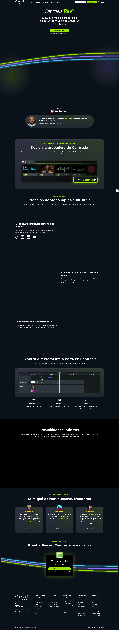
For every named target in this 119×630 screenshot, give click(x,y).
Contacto (93, 600)
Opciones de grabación (54, 597)
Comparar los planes (80, 2)
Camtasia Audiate (38, 602)
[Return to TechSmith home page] (20, 2)
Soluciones (38, 2)
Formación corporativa (54, 600)
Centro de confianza (81, 611)
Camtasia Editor (38, 597)
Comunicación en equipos (54, 606)
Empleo (93, 608)
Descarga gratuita (92, 2)
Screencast (37, 604)
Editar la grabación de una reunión (68, 601)
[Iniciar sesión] (102, 2)
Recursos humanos (53, 602)
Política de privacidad (19, 627)
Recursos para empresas (96, 611)
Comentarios (65, 612)
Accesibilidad (28, 627)
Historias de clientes (81, 606)
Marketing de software (54, 604)
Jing (36, 613)
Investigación (80, 602)
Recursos (53, 2)
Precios (59, 2)
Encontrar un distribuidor (96, 613)
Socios (93, 606)
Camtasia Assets (38, 606)
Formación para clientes (68, 597)
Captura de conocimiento (68, 605)
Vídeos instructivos (67, 603)
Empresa (51, 611)
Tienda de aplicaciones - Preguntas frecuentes (96, 616)
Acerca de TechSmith (96, 597)
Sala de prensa (94, 604)
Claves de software (81, 613)
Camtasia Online (38, 611)
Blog (78, 600)
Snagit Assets (38, 608)
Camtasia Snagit (38, 600)
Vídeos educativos (53, 608)
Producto (31, 2)
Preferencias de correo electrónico (82, 616)
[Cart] (99, 2)
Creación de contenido (67, 610)
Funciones (45, 2)
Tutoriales (79, 597)
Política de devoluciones (96, 621)
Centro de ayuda (81, 608)
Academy (79, 604)
